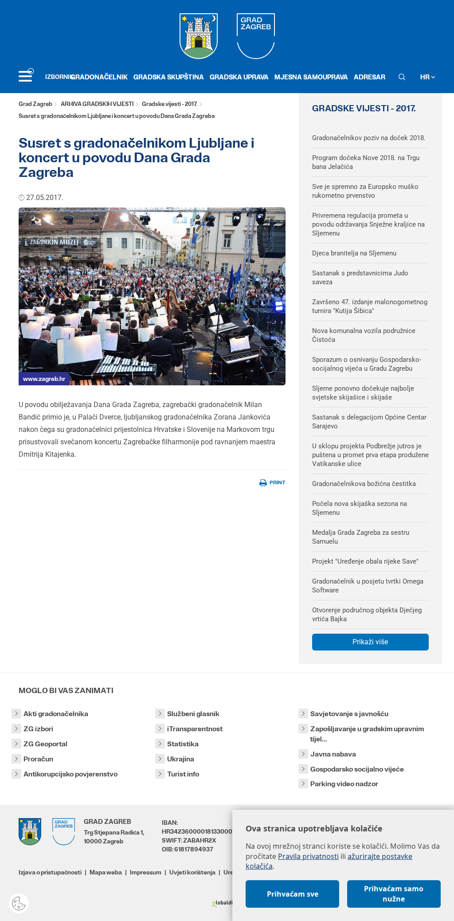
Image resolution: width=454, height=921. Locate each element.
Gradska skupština (168, 77)
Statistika (183, 744)
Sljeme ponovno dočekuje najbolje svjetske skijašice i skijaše (363, 392)
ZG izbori (38, 729)
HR (425, 77)
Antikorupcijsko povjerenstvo (70, 774)
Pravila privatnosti (308, 856)
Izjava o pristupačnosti (50, 872)
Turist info (183, 774)
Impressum (145, 872)
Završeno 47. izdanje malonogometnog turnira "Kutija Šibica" (369, 306)
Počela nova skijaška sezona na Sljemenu (359, 508)
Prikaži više (370, 642)
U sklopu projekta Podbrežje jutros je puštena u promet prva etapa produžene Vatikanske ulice (370, 455)
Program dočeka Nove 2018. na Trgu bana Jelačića (365, 162)
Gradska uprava (239, 77)
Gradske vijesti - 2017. (169, 104)
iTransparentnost (195, 729)
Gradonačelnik (99, 77)
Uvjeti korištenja (192, 872)
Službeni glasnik (193, 713)
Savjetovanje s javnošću (349, 713)
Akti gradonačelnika (55, 713)
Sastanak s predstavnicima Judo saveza (360, 277)
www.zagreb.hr (44, 378)
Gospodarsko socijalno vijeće (357, 769)
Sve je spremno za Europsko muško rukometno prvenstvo (365, 191)
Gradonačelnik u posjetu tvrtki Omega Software (367, 585)
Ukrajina (180, 759)
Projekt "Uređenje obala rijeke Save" (365, 561)
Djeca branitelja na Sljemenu (354, 253)
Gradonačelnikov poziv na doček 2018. (369, 138)
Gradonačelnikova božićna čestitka (364, 484)
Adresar (369, 77)
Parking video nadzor (344, 784)
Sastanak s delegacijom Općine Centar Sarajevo (369, 421)
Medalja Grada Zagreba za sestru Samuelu (360, 537)
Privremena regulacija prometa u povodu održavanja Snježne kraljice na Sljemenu (368, 224)
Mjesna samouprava (311, 77)
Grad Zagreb (35, 104)
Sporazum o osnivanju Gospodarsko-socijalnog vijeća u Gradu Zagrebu (366, 364)
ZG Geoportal (45, 744)
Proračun (38, 759)
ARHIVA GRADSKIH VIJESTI (97, 104)
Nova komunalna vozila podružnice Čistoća (363, 335)
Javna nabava (333, 754)
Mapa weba (106, 872)
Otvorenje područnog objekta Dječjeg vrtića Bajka (367, 614)
